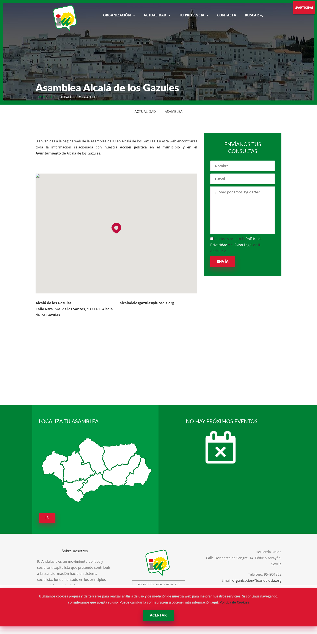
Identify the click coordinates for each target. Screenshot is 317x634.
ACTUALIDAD (155, 15)
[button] (116, 228)
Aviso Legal (243, 244)
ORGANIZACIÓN (117, 15)
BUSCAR (252, 15)
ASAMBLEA (173, 111)
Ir (47, 517)
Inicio (40, 97)
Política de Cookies (234, 602)
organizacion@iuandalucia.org (256, 580)
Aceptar (158, 615)
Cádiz (52, 97)
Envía (223, 261)
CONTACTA (226, 15)
